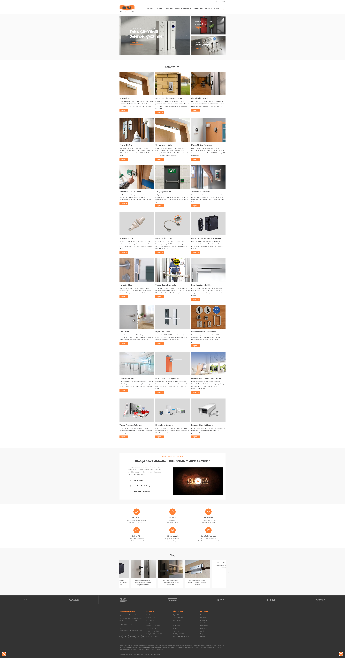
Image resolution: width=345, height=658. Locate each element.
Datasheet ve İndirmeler (181, 636)
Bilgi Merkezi (204, 628)
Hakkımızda (204, 615)
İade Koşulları (177, 620)
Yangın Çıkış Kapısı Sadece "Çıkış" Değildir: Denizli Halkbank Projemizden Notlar (213, 565)
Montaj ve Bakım (178, 634)
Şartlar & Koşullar (178, 623)
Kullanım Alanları (205, 620)
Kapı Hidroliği (150, 620)
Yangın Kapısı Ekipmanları (203, 21)
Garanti (175, 628)
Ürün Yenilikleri (200, 24)
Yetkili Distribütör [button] (139, 480)
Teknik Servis (177, 631)
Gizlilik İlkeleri (177, 626)
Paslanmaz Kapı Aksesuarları (205, 42)
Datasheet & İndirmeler (183, 8)
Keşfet (198, 28)
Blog (201, 634)
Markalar (169, 8)
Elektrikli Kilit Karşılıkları (153, 626)
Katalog (202, 631)
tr (120, 2)
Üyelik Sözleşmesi (178, 615)
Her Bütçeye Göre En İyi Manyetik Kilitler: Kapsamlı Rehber (159, 582)
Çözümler (203, 617)
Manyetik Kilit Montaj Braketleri (155, 623)
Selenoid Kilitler (151, 628)
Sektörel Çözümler (202, 44)
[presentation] (123, 36)
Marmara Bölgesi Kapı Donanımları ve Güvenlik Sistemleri (132, 582)
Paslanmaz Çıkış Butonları (154, 636)
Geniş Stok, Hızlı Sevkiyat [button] (142, 491)
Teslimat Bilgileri (178, 617)
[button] (224, 8)
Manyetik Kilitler (151, 617)
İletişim (216, 8)
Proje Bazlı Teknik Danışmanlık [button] (144, 486)
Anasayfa (150, 8)
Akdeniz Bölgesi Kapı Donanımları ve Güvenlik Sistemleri (185, 582)
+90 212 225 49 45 (220, 2)
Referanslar (198, 8)
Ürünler (159, 8)
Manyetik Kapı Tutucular (154, 634)
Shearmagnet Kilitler (152, 631)
